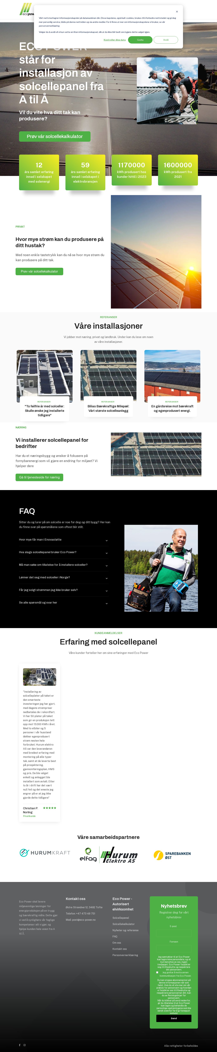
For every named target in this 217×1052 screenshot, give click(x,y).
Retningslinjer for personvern (177, 996)
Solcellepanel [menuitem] (120, 917)
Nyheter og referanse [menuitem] (125, 930)
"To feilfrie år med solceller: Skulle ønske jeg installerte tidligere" (44, 410)
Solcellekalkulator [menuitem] (123, 924)
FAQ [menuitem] (114, 936)
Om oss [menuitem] (116, 942)
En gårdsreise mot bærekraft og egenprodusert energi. (172, 408)
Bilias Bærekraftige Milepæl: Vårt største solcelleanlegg (108, 408)
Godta (140, 39)
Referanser (44, 402)
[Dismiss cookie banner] (177, 12)
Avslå (166, 39)
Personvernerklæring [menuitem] (125, 955)
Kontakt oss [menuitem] (119, 948)
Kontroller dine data (115, 39)
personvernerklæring (49, 25)
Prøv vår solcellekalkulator (55, 136)
